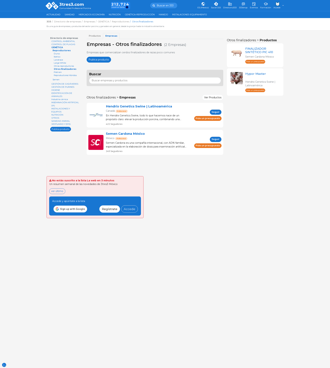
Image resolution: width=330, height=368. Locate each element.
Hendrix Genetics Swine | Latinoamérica (139, 106)
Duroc (57, 53)
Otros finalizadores (65, 69)
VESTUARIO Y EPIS (60, 124)
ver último (57, 191)
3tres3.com (71, 4)
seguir (215, 112)
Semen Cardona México (125, 134)
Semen (56, 79)
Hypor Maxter (255, 73)
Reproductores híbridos (65, 75)
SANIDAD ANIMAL (60, 121)
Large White (60, 63)
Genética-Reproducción (140, 14)
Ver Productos (212, 97)
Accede (129, 209)
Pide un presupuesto (208, 118)
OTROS (55, 118)
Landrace (58, 59)
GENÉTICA (57, 47)
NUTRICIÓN (57, 114)
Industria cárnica (59, 99)
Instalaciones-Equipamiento (189, 14)
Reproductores (62, 50)
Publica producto (61, 129)
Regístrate (109, 209)
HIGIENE (55, 90)
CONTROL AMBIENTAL (63, 41)
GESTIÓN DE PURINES (62, 87)
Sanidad (70, 14)
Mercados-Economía (92, 14)
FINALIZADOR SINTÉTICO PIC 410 (259, 50)
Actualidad (53, 14)
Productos (95, 36)
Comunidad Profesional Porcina (75, 8)
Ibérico (57, 56)
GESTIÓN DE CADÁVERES (64, 84)
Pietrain (58, 72)
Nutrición (115, 14)
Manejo (163, 14)
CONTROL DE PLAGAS (63, 44)
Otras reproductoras (64, 66)
